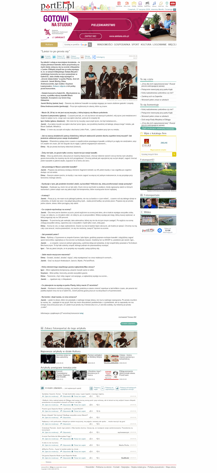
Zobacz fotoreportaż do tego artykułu (65, 328)
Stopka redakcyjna (138, 467)
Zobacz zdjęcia (59, 86)
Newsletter (90, 467)
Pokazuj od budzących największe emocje (128, 388)
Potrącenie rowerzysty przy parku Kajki (157, 89)
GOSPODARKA (122, 45)
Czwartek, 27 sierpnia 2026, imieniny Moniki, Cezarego (150, 9)
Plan (167, 6)
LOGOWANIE (160, 45)
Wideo (147, 212)
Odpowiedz (66, 396)
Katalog (134, 6)
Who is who (127, 6)
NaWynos (173, 3)
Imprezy (154, 6)
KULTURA (146, 45)
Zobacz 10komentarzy (61, 57)
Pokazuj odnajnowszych (109, 388)
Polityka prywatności (156, 467)
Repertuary (147, 6)
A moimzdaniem (48, 57)
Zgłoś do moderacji (51, 396)
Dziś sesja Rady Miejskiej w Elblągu (156, 120)
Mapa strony (171, 467)
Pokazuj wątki (97, 388)
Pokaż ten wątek (79, 396)
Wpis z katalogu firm (155, 133)
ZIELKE (164, 143)
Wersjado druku (88, 57)
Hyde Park (161, 6)
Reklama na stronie (104, 467)
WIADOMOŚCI (104, 45)
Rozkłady (140, 6)
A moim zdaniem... (128, 324)
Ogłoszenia (119, 6)
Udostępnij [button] (100, 57)
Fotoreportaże (152, 195)
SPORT (135, 45)
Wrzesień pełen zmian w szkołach (155, 100)
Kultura (49, 44)
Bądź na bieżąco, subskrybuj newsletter (158, 128)
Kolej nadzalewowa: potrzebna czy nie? (157, 93)
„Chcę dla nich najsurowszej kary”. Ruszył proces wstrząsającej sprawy (158, 85)
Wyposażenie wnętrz (158, 150)
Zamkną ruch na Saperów (152, 96)
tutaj (81, 313)
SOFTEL (56, 469)
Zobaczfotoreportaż (75, 57)
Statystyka (125, 467)
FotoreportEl (147, 160)
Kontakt (116, 467)
